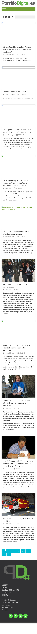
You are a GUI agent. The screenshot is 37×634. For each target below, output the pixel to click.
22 (4, 553)
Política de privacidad (10, 602)
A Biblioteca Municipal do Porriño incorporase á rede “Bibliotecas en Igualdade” (17, 49)
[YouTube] (20, 616)
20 (23, 551)
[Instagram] (25, 616)
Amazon (7, 429)
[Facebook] (11, 616)
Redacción (8, 188)
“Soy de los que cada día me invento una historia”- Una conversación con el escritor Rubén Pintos (18, 463)
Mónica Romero (10, 94)
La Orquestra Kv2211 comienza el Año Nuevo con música (17, 232)
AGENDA (5, 585)
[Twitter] (16, 616)
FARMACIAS (6, 592)
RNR (12, 429)
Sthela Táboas (9, 54)
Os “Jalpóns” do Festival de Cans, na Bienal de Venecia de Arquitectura (17, 130)
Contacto (5, 610)
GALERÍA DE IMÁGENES (11, 590)
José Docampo (9, 135)
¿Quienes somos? (8, 607)
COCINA (5, 595)
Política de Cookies (9, 600)
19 (18, 551)
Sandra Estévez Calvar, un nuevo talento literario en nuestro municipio (16, 347)
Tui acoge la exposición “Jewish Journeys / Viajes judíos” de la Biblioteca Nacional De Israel (16, 183)
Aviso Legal (6, 605)
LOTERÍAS (5, 587)
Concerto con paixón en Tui (14, 91)
